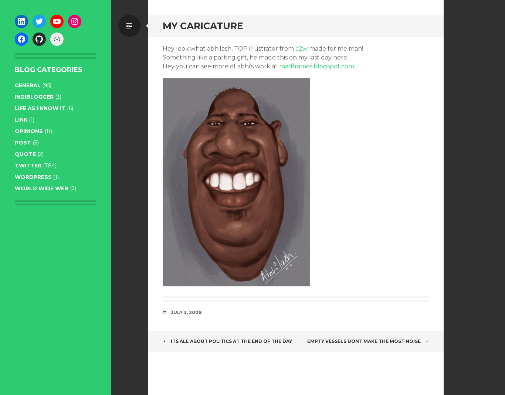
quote (25, 154)
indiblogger (34, 96)
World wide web (41, 188)
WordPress (33, 177)
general (28, 85)
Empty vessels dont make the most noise (364, 341)
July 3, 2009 (186, 312)
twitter (28, 165)
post (23, 142)
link (21, 119)
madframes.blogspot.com (316, 66)
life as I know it (40, 108)
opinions (29, 131)
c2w (301, 48)
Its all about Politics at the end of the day (231, 341)
